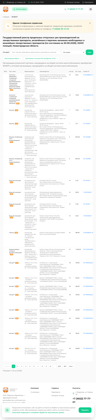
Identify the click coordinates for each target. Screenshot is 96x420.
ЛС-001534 (86, 180)
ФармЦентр (89, 2)
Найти (89, 52)
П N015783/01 (87, 192)
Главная (6, 17)
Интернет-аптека (73, 2)
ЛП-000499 (86, 137)
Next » (71, 366)
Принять (85, 410)
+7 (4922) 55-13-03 (60, 29)
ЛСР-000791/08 (88, 249)
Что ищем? (6, 52)
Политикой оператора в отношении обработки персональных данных (38, 412)
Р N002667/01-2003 (89, 95)
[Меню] (90, 9)
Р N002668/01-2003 (89, 75)
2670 (59, 366)
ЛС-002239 (86, 110)
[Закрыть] (90, 23)
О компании (35, 392)
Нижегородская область (11, 58)
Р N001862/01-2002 (89, 232)
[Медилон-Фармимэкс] (5, 9)
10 (50, 366)
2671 (65, 366)
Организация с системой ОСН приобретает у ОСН (40, 58)
